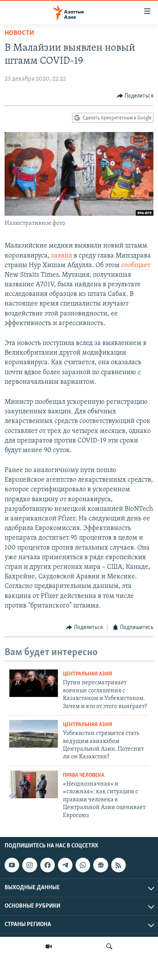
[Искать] (109, 946)
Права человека (83, 775)
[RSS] (118, 865)
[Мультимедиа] (48, 946)
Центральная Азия (87, 674)
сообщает (135, 265)
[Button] (135, 96)
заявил (61, 256)
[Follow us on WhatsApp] (83, 865)
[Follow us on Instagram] (29, 865)
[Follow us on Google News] (100, 865)
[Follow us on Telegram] (65, 865)
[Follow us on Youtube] (12, 865)
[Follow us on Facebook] (47, 865)
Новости (19, 33)
